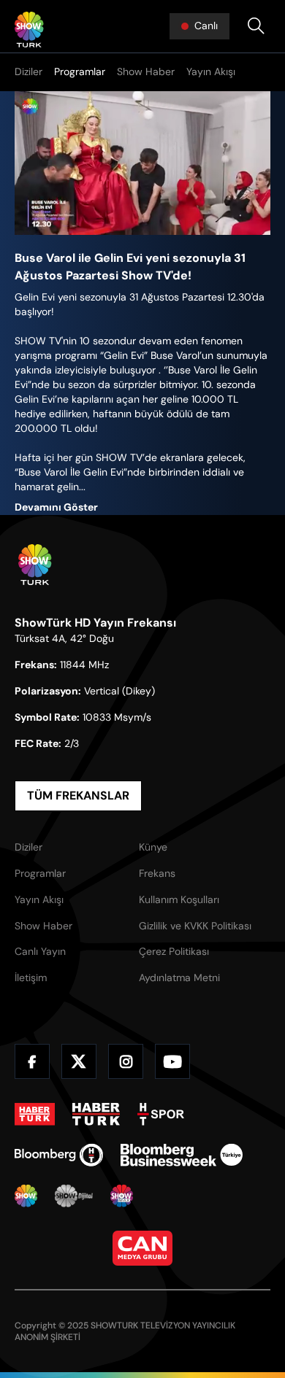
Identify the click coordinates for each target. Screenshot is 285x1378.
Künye (153, 846)
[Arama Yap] (255, 26)
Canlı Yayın (40, 951)
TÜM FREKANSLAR (78, 795)
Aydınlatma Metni (179, 977)
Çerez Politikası (174, 951)
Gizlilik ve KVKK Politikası (195, 925)
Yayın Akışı (210, 71)
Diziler (28, 71)
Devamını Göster (56, 507)
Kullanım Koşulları (179, 899)
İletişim (31, 977)
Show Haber (146, 71)
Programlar (79, 71)
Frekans (157, 873)
